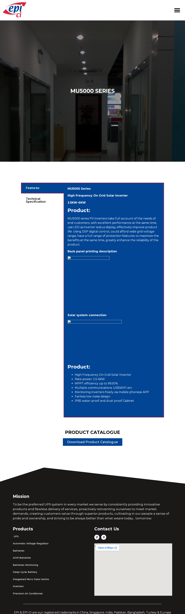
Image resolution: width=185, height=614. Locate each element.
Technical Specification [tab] (36, 200)
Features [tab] (32, 188)
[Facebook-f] (96, 537)
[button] (177, 10)
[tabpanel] (114, 300)
